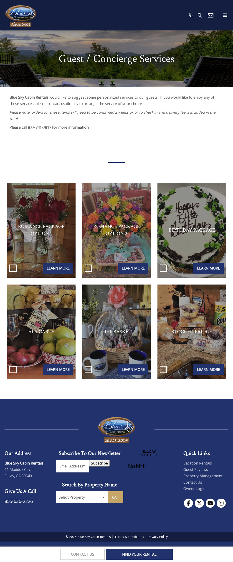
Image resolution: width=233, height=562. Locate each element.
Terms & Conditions (129, 537)
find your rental (139, 554)
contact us (82, 554)
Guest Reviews (195, 469)
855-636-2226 (19, 501)
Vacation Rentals (197, 463)
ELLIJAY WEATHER (149, 462)
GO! (115, 497)
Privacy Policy (158, 537)
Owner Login (194, 488)
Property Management (203, 475)
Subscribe (99, 463)
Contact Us (192, 482)
